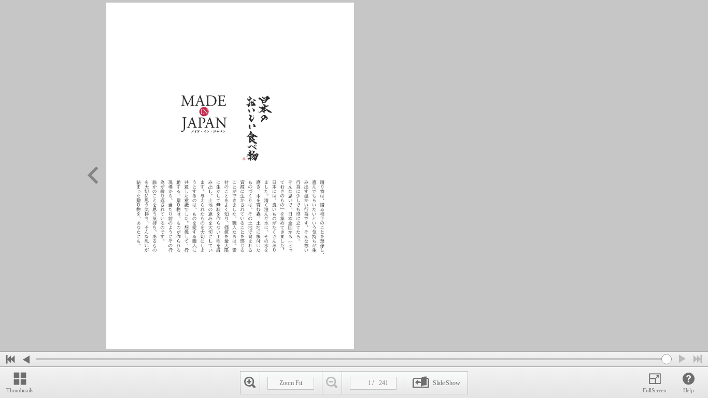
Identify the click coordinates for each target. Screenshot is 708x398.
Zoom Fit (290, 383)
